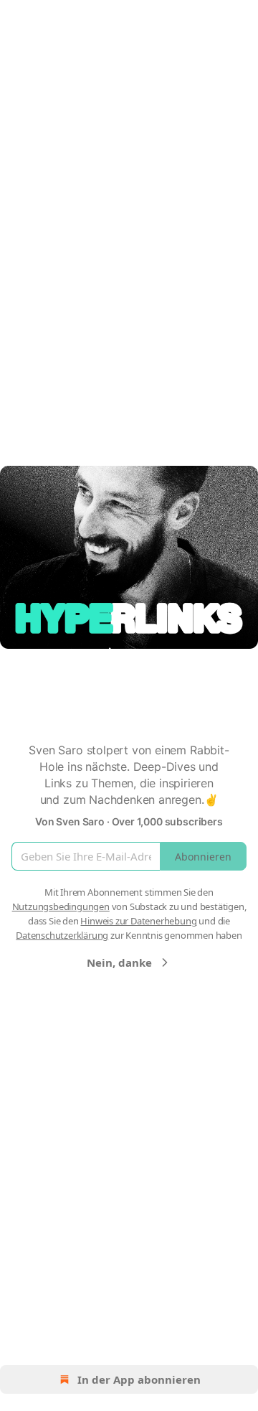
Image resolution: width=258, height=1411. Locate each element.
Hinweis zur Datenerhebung (138, 920)
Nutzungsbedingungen (61, 906)
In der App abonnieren (139, 1379)
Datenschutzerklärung (62, 935)
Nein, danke (119, 962)
